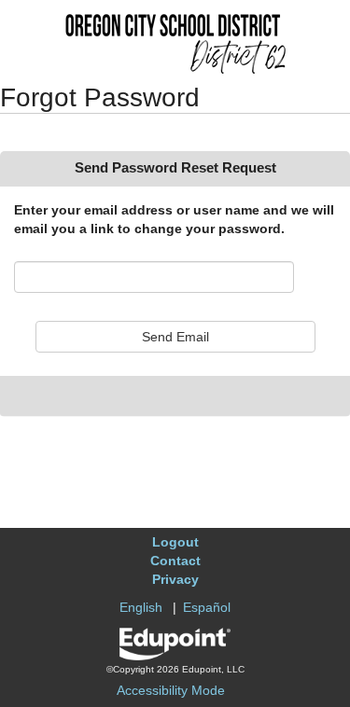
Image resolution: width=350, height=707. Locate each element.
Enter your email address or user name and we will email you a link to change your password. (174, 219)
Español (207, 607)
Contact (175, 560)
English (140, 607)
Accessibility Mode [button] (171, 690)
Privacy (175, 579)
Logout (175, 541)
